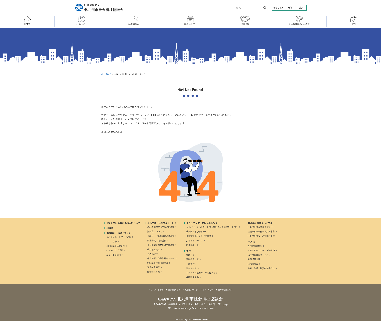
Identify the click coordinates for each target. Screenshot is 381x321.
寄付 (188, 250)
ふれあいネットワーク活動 (118, 236)
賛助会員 (190, 254)
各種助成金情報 (255, 245)
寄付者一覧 (191, 268)
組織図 (110, 228)
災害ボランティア (194, 240)
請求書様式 (253, 263)
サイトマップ (207, 289)
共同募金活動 (192, 277)
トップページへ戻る (112, 131)
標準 (290, 7)
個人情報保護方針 (225, 289)
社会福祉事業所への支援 (260, 223)
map (225, 304)
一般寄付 (190, 263)
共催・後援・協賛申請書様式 (261, 268)
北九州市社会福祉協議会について (123, 223)
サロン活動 (111, 241)
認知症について (154, 231)
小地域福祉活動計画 (115, 245)
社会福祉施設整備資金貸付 (260, 226)
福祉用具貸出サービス (258, 254)
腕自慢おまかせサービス (197, 231)
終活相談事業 (153, 271)
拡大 (301, 7)
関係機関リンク (174, 289)
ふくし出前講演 (113, 254)
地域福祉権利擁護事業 (157, 262)
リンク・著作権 (157, 289)
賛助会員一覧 (192, 259)
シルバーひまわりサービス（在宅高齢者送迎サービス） (212, 226)
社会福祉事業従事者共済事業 (261, 231)
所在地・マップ (191, 289)
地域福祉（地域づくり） (119, 233)
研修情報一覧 (192, 244)
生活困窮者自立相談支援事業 (160, 244)
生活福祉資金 (153, 249)
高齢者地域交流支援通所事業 (160, 226)
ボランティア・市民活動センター (203, 223)
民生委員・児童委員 (156, 240)
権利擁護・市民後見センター (160, 258)
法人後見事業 (153, 267)
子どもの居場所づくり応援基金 (200, 272)
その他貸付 (152, 253)
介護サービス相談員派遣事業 (160, 235)
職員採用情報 (254, 259)
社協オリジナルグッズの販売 (261, 250)
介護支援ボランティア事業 (198, 235)
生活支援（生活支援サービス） (163, 223)
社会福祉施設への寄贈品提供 (261, 235)
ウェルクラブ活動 (114, 250)
